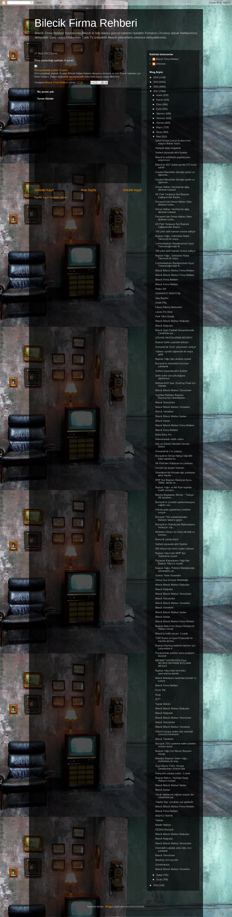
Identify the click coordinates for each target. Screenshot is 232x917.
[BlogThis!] (96, 82)
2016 (156, 885)
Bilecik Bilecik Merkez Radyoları (172, 321)
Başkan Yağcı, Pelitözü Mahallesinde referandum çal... (174, 569)
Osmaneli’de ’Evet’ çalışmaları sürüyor (175, 347)
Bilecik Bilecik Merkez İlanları (171, 416)
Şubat (159, 875)
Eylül (159, 109)
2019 (156, 82)
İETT (158, 699)
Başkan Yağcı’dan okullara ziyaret (173, 359)
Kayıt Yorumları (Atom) (55, 197)
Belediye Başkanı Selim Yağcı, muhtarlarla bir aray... (171, 760)
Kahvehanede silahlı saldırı (169, 439)
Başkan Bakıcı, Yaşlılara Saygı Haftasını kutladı (171, 779)
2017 (156, 91)
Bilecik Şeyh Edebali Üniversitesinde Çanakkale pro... (174, 332)
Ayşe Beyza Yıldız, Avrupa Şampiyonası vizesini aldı (170, 767)
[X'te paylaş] (99, 82)
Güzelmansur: (162, 864)
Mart (159, 136)
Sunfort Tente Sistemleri (168, 575)
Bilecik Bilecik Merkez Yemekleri (172, 407)
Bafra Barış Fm (163, 434)
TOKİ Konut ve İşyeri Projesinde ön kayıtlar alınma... (174, 639)
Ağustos (161, 113)
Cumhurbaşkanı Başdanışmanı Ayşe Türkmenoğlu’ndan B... (174, 245)
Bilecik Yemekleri (164, 411)
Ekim (159, 104)
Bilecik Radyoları (164, 325)
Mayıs (159, 127)
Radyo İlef (160, 289)
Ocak (159, 879)
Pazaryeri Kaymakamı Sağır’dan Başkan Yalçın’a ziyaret (172, 562)
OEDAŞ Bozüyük (164, 829)
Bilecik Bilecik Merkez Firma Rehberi (174, 270)
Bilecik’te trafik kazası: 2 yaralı (171, 633)
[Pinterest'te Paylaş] (106, 82)
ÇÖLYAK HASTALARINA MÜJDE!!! (173, 337)
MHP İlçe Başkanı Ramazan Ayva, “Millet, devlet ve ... (173, 481)
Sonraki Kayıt (44, 190)
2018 (156, 86)
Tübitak (159, 820)
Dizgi (158, 694)
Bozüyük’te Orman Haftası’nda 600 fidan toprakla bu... (173, 457)
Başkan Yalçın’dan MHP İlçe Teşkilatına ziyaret (170, 554)
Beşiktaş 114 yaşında (166, 860)
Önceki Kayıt (132, 190)
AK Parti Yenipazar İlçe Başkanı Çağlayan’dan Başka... (172, 196)
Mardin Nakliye (163, 825)
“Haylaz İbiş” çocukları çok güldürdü (174, 802)
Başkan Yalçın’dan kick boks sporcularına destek (170, 672)
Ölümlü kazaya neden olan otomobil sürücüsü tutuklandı (174, 733)
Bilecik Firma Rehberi (85, 23)
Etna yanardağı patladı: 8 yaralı (50, 70)
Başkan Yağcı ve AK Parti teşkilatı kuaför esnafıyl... (173, 489)
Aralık (159, 95)
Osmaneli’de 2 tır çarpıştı (168, 451)
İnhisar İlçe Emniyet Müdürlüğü (171, 580)
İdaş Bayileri (161, 298)
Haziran (160, 122)
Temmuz (161, 118)
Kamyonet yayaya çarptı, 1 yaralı (172, 773)
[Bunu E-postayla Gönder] (92, 82)
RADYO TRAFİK (164, 815)
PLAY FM (160, 690)
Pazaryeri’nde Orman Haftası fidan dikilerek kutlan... (173, 203)
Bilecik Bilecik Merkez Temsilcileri (173, 390)
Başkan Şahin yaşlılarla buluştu (171, 342)
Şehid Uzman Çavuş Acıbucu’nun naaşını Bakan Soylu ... (172, 142)
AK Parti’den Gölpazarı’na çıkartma (173, 463)
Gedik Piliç (161, 302)
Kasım (160, 99)
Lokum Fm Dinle (164, 312)
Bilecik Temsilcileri (165, 402)
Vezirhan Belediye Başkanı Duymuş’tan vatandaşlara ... (171, 396)
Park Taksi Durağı (164, 316)
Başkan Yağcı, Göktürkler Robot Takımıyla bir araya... (172, 237)
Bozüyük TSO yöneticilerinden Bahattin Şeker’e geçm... (171, 518)
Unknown (161, 63)
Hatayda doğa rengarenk (168, 148)
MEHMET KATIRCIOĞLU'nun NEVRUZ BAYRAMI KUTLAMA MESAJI (173, 663)
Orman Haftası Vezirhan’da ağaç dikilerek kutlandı (172, 188)
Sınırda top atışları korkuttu (169, 467)
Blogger (109, 906)
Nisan (159, 132)
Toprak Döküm (163, 704)
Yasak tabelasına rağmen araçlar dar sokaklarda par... (174, 796)
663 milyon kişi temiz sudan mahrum (174, 548)
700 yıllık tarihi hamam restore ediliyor (175, 231)
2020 (156, 77)
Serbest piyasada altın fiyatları (171, 152)
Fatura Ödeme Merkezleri (168, 307)
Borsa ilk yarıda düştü (166, 539)
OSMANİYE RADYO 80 (167, 293)
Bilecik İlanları (162, 420)
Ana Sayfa (88, 190)
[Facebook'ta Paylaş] (102, 82)
